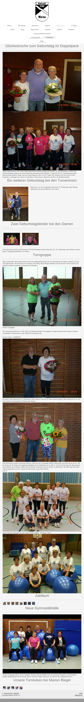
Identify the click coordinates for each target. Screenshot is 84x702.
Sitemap (16, 693)
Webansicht (78, 695)
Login (80, 693)
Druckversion (8, 693)
